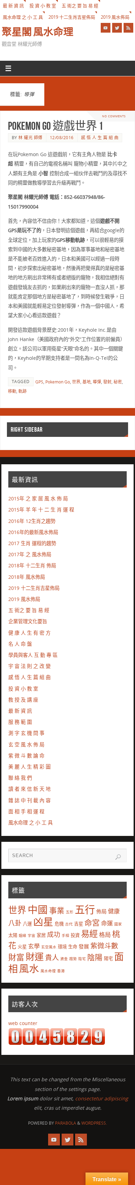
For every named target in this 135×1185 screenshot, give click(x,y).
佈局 (101, 911)
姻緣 (22, 935)
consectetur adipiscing (101, 1098)
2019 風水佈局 (115, 17)
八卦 (14, 923)
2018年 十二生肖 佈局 (32, 565)
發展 (84, 946)
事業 (56, 910)
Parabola (65, 1123)
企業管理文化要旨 (27, 621)
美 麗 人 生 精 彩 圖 (29, 766)
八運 (27, 924)
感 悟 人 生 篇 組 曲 (100, 138)
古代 (69, 924)
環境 (62, 946)
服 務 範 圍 (20, 722)
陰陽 (94, 957)
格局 (105, 935)
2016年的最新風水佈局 (33, 532)
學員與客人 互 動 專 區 (32, 655)
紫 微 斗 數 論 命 (26, 755)
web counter (22, 1023)
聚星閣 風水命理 (37, 31)
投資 (75, 935)
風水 (29, 968)
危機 (59, 924)
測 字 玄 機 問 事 (26, 733)
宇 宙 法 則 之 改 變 (29, 666)
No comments (114, 116)
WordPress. (94, 1123)
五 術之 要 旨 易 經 (80, 5)
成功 (53, 934)
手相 (65, 935)
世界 (76, 382)
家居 (41, 935)
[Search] (118, 857)
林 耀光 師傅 (30, 138)
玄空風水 (48, 947)
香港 (61, 970)
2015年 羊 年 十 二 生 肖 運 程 (41, 509)
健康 (114, 911)
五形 (69, 911)
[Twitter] (117, 28)
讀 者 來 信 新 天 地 (29, 789)
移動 (12, 391)
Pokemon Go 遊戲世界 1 (55, 126)
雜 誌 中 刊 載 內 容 (29, 800)
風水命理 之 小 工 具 (23, 17)
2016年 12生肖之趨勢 (31, 521)
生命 (72, 946)
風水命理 (48, 970)
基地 (86, 382)
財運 (35, 956)
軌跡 (22, 391)
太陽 (12, 935)
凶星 (43, 921)
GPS (39, 382)
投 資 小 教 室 (42, 5)
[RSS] (128, 28)
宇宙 (31, 935)
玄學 (34, 946)
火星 (22, 946)
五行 (85, 909)
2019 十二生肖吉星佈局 (71, 17)
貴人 (52, 957)
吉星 (78, 924)
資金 (64, 958)
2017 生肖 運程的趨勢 (32, 543)
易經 (89, 933)
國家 (118, 924)
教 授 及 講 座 (23, 699)
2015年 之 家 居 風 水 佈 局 (38, 498)
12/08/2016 (62, 138)
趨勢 (73, 958)
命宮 (92, 922)
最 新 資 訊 (13, 5)
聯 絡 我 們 (20, 778)
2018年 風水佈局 (26, 577)
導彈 (97, 382)
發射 (107, 382)
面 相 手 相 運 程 (26, 811)
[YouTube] (105, 28)
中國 (38, 909)
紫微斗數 (104, 945)
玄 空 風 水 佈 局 (26, 744)
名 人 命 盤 (20, 644)
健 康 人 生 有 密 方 (29, 632)
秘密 (118, 382)
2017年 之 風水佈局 (29, 554)
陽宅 (108, 958)
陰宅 (82, 958)
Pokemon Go (57, 382)
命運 (107, 923)
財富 (16, 957)
